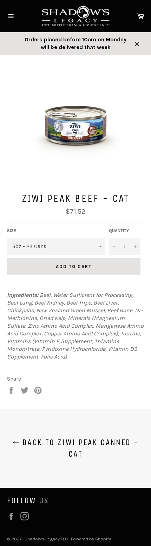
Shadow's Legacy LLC (47, 538)
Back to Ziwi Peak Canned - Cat (79, 448)
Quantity (119, 230)
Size (11, 230)
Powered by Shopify (91, 538)
